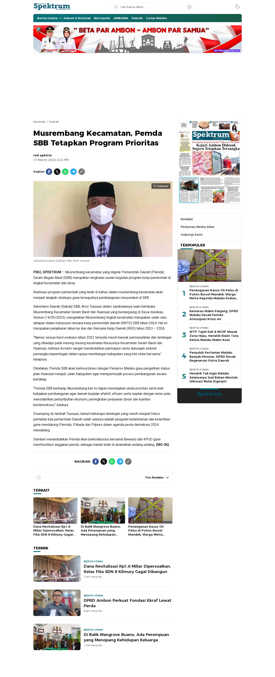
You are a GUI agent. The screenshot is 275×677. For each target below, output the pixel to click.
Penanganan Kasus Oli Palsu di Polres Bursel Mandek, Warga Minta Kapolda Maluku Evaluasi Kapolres (147, 534)
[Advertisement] (137, 86)
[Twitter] (57, 171)
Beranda (39, 121)
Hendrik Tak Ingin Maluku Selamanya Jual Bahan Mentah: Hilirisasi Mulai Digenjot (213, 377)
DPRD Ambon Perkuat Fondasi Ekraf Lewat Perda (127, 603)
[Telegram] (73, 171)
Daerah (54, 121)
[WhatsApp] (65, 171)
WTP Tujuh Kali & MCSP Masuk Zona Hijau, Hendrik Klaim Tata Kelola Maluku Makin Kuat (213, 335)
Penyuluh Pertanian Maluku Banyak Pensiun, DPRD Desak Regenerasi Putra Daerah (212, 356)
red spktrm (42, 155)
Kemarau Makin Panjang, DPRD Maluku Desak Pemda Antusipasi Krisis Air (213, 315)
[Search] (189, 7)
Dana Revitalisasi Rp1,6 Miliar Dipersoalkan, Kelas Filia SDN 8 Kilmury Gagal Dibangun (53, 532)
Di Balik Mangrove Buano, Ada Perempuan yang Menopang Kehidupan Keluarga (101, 532)
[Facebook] (49, 171)
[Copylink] (81, 171)
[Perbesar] (103, 255)
